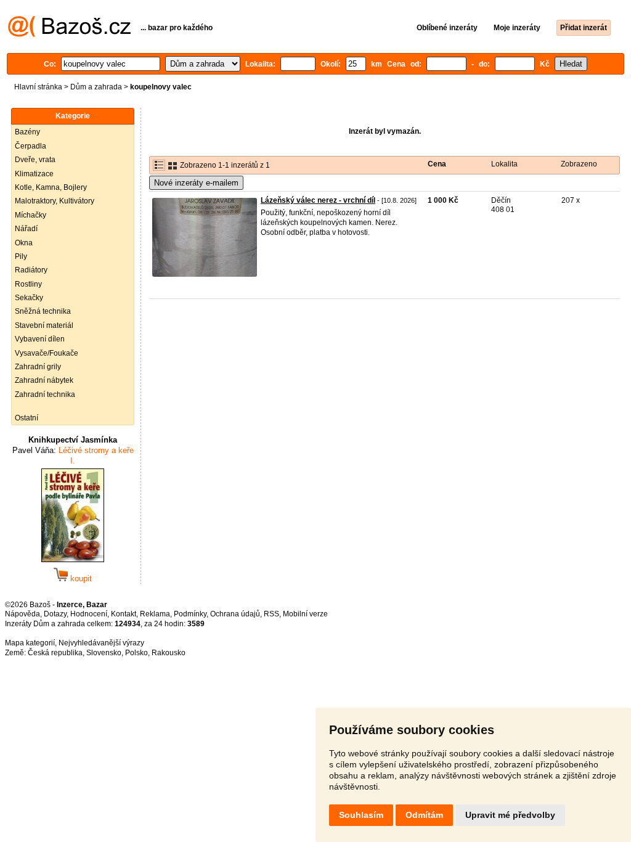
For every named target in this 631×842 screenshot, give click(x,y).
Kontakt (123, 614)
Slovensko (103, 652)
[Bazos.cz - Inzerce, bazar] (69, 34)
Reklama (155, 614)
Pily (21, 256)
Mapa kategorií (30, 643)
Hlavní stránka (38, 87)
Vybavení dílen (40, 339)
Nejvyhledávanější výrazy (101, 643)
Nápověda (22, 614)
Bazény (27, 132)
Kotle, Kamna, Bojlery (51, 187)
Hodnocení (88, 614)
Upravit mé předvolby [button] (510, 815)
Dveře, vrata (35, 159)
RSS (271, 614)
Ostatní (26, 418)
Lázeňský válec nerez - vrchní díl (318, 200)
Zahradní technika (45, 394)
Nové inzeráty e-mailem (196, 182)
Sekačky (29, 297)
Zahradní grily (38, 366)
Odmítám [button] (424, 815)
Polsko (136, 652)
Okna (24, 243)
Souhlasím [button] (361, 815)
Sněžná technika (43, 311)
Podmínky (190, 614)
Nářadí (26, 228)
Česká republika (55, 652)
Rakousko (168, 652)
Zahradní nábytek (44, 380)
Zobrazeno (579, 164)
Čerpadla (30, 146)
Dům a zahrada (96, 87)
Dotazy (55, 614)
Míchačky (30, 215)
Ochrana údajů (235, 614)
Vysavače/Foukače (46, 353)
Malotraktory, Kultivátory (54, 201)
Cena (437, 164)
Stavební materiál (44, 325)
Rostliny (28, 284)
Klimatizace (34, 174)
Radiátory (31, 270)
